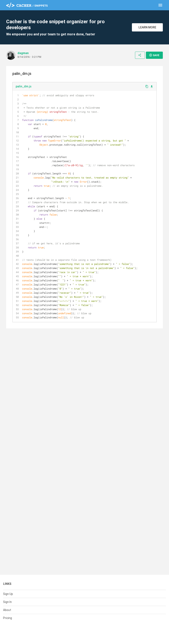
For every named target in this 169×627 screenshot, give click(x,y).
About (7, 610)
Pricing (7, 618)
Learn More (147, 27)
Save (154, 55)
